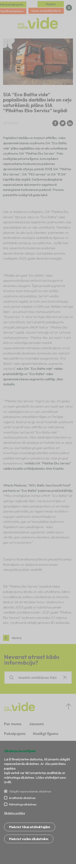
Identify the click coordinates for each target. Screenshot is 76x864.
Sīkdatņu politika (14, 813)
